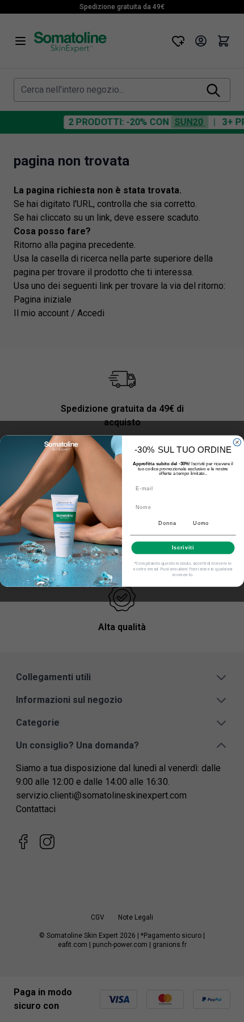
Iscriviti (183, 547)
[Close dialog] (237, 442)
